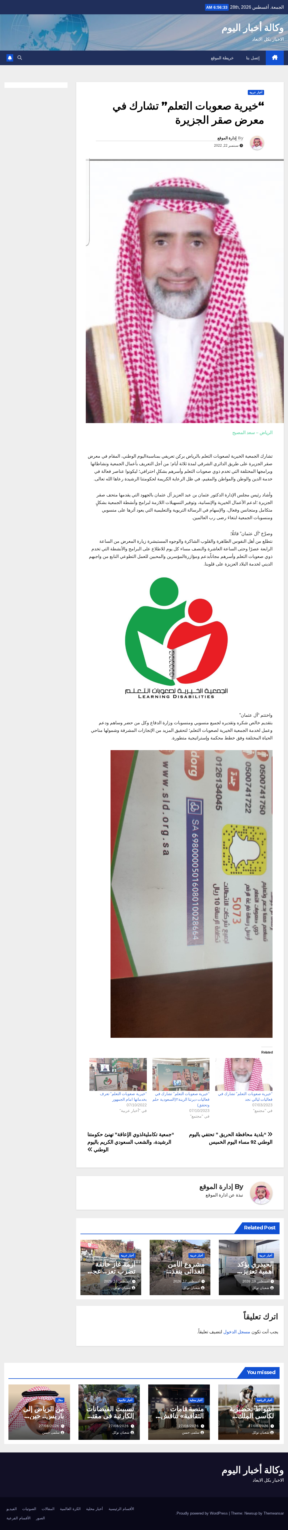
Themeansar (274, 1513)
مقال (60, 1400)
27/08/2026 (258, 1426)
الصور (40, 1518)
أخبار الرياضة (264, 1400)
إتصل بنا (253, 57)
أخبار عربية (255, 92)
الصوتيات (29, 1509)
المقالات (48, 1509)
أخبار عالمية (125, 1400)
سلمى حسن (190, 1432)
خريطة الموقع (222, 57)
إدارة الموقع (227, 137)
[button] (19, 57)
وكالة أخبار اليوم (253, 27)
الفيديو (11, 1509)
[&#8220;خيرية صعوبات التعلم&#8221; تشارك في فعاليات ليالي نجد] (244, 1074)
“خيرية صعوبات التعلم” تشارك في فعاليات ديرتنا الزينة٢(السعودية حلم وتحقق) (181, 1099)
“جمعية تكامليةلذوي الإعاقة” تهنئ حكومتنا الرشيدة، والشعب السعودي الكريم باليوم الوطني (130, 1141)
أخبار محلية (196, 1400)
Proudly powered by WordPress (203, 1513)
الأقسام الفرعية (18, 1518)
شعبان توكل (260, 1288)
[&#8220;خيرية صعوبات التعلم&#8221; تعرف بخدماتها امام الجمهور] (118, 1074)
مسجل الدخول (236, 1331)
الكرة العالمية (70, 1509)
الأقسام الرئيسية (121, 1509)
